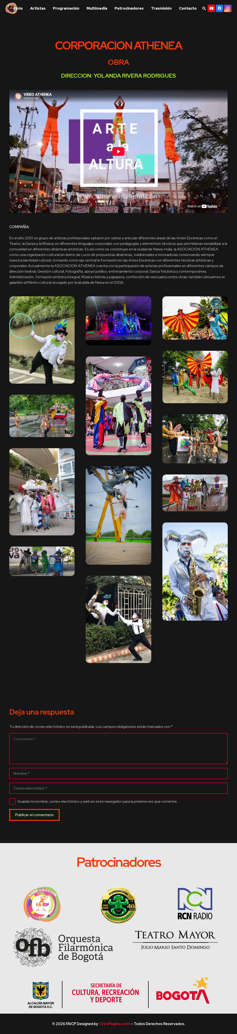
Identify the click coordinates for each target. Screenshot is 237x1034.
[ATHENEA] (42, 340)
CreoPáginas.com (115, 1023)
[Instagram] (227, 8)
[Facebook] (219, 8)
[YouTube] (211, 8)
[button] (174, 8)
